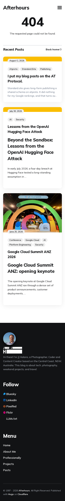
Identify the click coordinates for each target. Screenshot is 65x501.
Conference (15, 240)
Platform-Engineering (20, 244)
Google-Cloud (32, 240)
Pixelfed (11, 406)
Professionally (12, 457)
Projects (8, 464)
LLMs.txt (11, 418)
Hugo (11, 494)
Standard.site (29, 69)
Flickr (9, 412)
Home (6, 445)
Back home (52, 49)
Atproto (13, 69)
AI (10, 119)
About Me (9, 451)
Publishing (45, 69)
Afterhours (16, 7)
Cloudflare (23, 494)
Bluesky (11, 394)
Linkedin (11, 400)
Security (20, 119)
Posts (7, 470)
